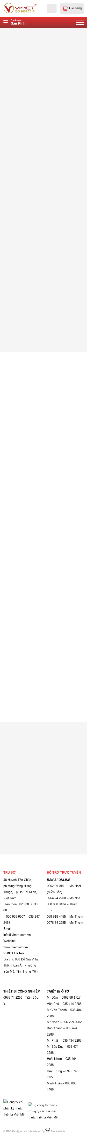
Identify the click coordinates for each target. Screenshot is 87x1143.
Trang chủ (35, 32)
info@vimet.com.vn (31, 529)
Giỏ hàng (75, 8)
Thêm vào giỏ (64, 320)
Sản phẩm (55, 32)
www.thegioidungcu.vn (37, 525)
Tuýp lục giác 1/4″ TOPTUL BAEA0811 (56, 36)
